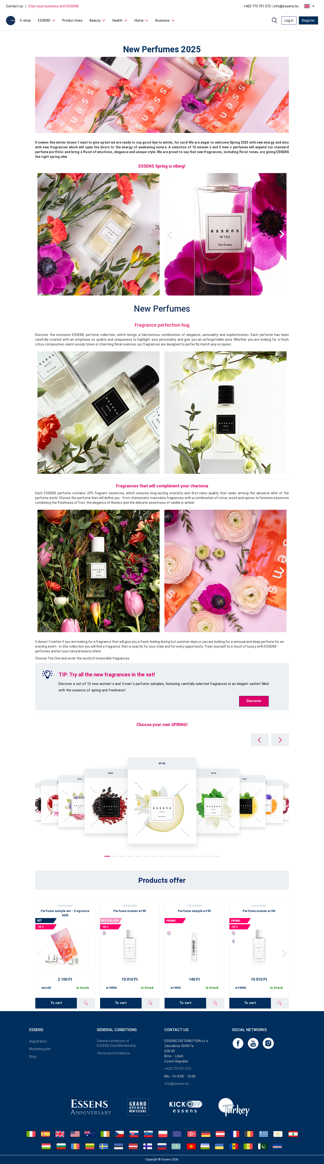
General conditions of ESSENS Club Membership (116, 1043)
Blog (32, 1056)
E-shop (25, 20)
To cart (56, 1003)
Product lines (72, 20)
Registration (38, 1041)
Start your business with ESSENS (53, 6)
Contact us (14, 6)
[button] (281, 234)
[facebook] (238, 1043)
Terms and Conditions (113, 1053)
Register (308, 20)
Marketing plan (40, 1049)
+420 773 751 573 (257, 6)
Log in (289, 20)
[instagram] (268, 1043)
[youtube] (253, 1043)
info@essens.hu (286, 6)
